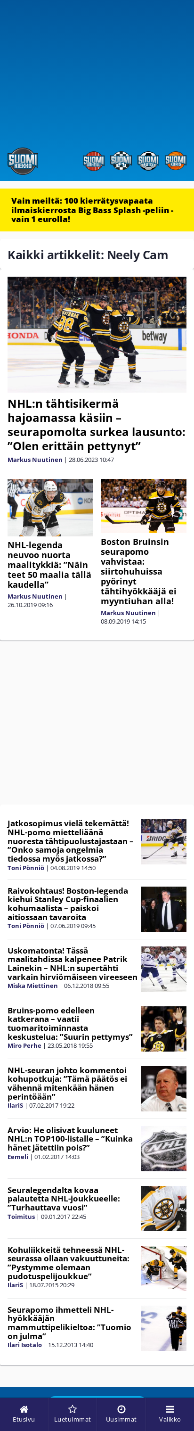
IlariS (15, 1105)
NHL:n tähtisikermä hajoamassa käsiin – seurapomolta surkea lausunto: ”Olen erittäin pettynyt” (97, 424)
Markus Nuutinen (35, 459)
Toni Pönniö (26, 868)
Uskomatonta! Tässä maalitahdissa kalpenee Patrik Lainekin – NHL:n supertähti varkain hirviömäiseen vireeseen (72, 963)
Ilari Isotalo (25, 1345)
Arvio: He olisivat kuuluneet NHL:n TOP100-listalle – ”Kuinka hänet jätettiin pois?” (70, 1139)
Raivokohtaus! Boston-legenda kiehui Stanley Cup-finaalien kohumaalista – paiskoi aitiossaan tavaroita (68, 903)
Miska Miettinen (33, 985)
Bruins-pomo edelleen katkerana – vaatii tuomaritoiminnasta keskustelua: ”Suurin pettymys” (70, 1023)
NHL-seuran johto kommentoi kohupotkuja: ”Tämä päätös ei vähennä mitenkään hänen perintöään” (67, 1083)
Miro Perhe (24, 1045)
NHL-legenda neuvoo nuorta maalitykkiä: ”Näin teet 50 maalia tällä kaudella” (49, 564)
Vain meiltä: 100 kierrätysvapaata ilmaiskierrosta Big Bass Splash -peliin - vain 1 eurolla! (92, 209)
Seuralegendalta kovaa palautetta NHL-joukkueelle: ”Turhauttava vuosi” (64, 1198)
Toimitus (21, 1216)
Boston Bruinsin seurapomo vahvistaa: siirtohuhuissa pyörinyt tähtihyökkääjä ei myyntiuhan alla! (139, 571)
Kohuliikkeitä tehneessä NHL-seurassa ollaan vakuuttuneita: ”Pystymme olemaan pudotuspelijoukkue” (68, 1263)
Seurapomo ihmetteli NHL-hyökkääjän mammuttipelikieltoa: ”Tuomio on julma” (69, 1322)
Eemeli (18, 1156)
